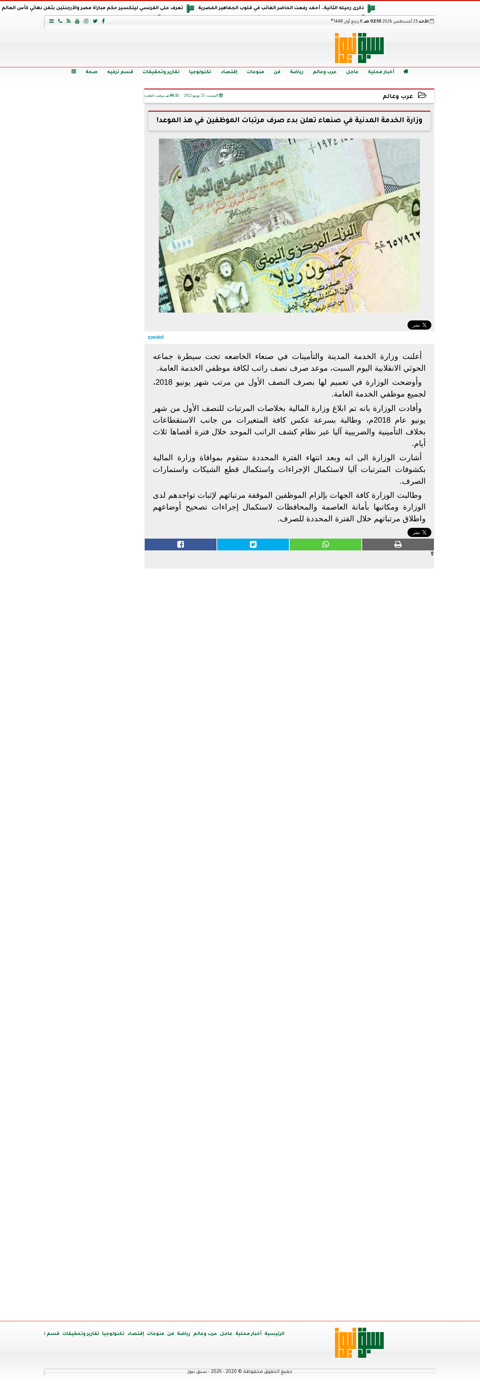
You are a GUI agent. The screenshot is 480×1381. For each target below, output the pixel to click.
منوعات (255, 72)
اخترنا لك (95, 426)
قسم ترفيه (120, 72)
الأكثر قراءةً (95, 661)
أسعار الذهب (94, 953)
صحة (92, 72)
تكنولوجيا (200, 72)
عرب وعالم (325, 72)
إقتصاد (229, 72)
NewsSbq (119, 1308)
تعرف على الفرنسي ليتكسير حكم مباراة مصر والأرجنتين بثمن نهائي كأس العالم (92, 8)
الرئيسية (274, 1334)
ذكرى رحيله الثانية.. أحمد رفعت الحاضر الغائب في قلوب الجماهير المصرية (281, 8)
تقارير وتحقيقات (161, 72)
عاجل (352, 72)
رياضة (296, 72)
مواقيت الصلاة (94, 1198)
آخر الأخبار (94, 131)
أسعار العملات (95, 829)
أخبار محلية (381, 72)
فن (277, 72)
